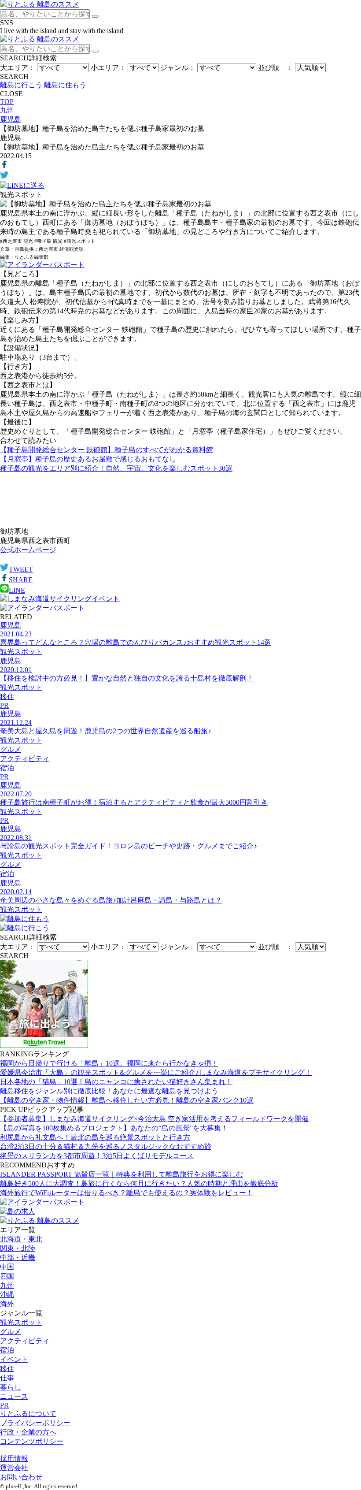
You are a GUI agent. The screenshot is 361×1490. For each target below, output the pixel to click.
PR (4, 1405)
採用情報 (14, 1458)
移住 (7, 1368)
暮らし (10, 1387)
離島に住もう (65, 85)
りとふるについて (28, 1413)
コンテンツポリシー (31, 1441)
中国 (7, 1267)
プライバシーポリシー (35, 1423)
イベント (14, 1359)
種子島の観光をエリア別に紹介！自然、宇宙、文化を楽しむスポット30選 (116, 468)
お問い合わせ (21, 1477)
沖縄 (7, 1294)
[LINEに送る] (22, 185)
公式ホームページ (28, 550)
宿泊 (7, 1350)
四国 (7, 1276)
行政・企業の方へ (28, 1432)
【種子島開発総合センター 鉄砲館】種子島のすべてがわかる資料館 (106, 449)
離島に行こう (21, 85)
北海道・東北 (21, 1239)
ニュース (14, 1396)
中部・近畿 (17, 1257)
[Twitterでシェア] (4, 177)
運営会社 (14, 1467)
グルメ (10, 1331)
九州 (7, 1285)
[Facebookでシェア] (4, 166)
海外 (7, 1304)
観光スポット (21, 1322)
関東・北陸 (17, 1248)
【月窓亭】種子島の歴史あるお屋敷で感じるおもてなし (88, 459)
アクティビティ (24, 1341)
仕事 (7, 1378)
